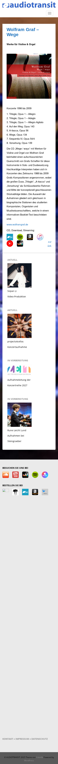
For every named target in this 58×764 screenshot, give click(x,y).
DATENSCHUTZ (39, 738)
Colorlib (39, 757)
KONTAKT (7, 738)
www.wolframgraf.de (17, 224)
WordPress (29, 760)
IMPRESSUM (22, 738)
